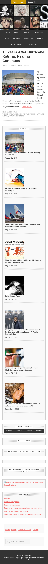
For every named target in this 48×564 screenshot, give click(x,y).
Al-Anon (7, 498)
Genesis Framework (37, 557)
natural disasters (16, 116)
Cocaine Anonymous (11, 502)
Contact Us (31, 2)
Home (8, 33)
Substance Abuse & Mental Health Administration (22, 514)
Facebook (9, 431)
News (15, 112)
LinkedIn (29, 431)
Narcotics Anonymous (12, 505)
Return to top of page (24, 555)
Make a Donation (18, 2)
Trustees (38, 33)
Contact (35, 530)
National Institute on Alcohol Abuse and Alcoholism (23, 508)
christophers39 (23, 65)
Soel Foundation (24, 14)
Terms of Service (24, 530)
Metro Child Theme (22, 557)
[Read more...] (27, 107)
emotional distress (27, 114)
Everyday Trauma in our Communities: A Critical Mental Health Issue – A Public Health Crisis (22, 332)
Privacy (14, 530)
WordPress (21, 559)
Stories (15, 39)
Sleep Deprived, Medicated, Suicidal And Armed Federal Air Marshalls (22, 225)
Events (39, 39)
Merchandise (17, 45)
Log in (28, 559)
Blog (7, 39)
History (27, 33)
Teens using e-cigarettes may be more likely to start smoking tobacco (21, 369)
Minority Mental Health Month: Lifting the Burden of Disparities (23, 261)
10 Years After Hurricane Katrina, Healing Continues (23, 56)
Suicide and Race (12, 296)
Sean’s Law (28, 39)
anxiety (16, 114)
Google (19, 431)
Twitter (39, 431)
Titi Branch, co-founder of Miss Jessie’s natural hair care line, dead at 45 (22, 405)
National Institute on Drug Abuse (16, 511)
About (16, 33)
